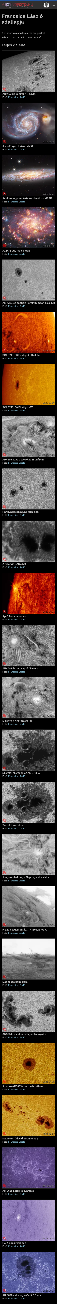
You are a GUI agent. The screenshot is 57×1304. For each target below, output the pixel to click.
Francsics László (16, 97)
